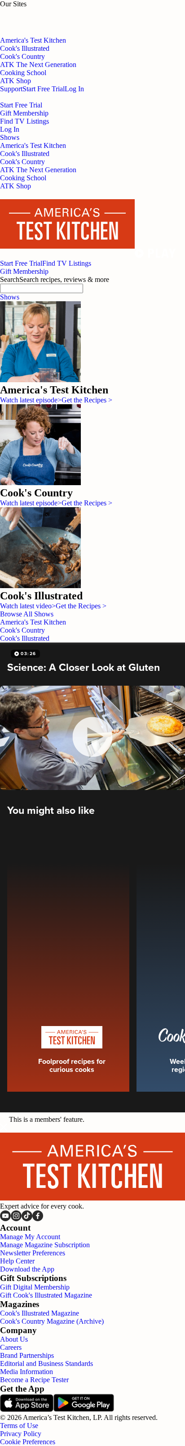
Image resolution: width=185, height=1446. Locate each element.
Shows (9, 297)
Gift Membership (24, 113)
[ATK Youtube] (5, 1219)
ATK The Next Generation (38, 170)
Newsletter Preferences (32, 1253)
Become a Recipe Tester (34, 1380)
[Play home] (155, 255)
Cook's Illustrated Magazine (39, 1313)
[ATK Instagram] (16, 1219)
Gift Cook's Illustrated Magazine (46, 1295)
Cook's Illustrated (24, 153)
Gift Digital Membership (35, 1287)
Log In (74, 89)
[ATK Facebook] (37, 1219)
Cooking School (23, 178)
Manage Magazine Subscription (45, 1245)
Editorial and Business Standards (46, 1363)
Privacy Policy (20, 1433)
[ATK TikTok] (27, 1219)
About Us (14, 1339)
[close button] (3, 1128)
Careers (11, 1347)
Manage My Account (30, 1237)
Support (11, 89)
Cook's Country (22, 161)
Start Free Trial (43, 89)
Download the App (27, 1269)
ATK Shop (15, 186)
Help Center (17, 1261)
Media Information (26, 1371)
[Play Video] (92, 738)
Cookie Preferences (27, 1442)
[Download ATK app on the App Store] (26, 1409)
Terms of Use (19, 1425)
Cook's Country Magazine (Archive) (52, 1321)
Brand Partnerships (27, 1355)
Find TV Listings (24, 121)
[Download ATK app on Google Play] (83, 1409)
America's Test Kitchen (33, 145)
